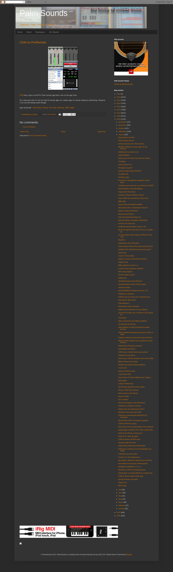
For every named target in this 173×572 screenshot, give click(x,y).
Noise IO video (123, 396)
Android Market (123, 155)
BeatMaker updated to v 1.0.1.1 (129, 467)
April (120, 499)
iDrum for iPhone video (126, 371)
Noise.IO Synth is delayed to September (132, 220)
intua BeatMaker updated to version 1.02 (133, 291)
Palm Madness (123, 303)
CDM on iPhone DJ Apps (127, 424)
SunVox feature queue (126, 275)
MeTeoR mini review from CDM (129, 412)
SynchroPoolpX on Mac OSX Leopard (132, 284)
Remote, (61, 108)
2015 (119, 97)
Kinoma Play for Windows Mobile (130, 204)
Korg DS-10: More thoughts (128, 436)
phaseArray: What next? (127, 300)
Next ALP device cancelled (128, 479)
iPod (34, 108)
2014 (119, 100)
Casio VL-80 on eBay (126, 256)
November (123, 125)
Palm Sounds (44, 13)
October (122, 128)
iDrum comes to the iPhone (128, 393)
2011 (119, 110)
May (120, 496)
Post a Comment (29, 127)
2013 (119, 103)
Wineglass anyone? (125, 168)
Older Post (101, 132)
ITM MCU (121, 240)
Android (50, 24)
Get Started (54, 32)
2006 (119, 516)
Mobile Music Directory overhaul (130, 346)
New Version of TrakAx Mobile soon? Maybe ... (135, 377)
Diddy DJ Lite (123, 262)
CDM (22, 95)
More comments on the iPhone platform (132, 321)
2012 (119, 107)
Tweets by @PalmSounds (123, 84)
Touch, (39, 108)
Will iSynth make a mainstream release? (133, 208)
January (122, 509)
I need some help (124, 374)
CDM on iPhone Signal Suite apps (130, 476)
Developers (40, 32)
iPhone (41, 24)
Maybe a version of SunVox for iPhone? (132, 259)
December (123, 122)
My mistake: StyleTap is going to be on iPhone (135, 460)
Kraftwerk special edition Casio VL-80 (132, 227)
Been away (122, 486)
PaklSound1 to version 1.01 (128, 152)
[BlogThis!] (66, 114)
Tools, (54, 108)
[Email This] (64, 114)
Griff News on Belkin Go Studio (129, 406)
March (121, 502)
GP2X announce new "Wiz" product (131, 144)
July (120, 490)
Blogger (129, 555)
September (123, 131)
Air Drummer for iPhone (127, 324)
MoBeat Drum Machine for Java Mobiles (133, 310)
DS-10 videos (123, 399)
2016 (119, 94)
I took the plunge (124, 287)
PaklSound (122, 278)
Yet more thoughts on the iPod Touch (131, 403)
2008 (119, 119)
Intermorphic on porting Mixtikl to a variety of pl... (135, 473)
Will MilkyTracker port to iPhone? (130, 281)
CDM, (67, 108)
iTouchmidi (122, 318)
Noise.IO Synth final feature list (129, 217)
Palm (33, 24)
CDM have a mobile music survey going (132, 352)
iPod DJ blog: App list (126, 141)
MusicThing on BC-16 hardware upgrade (133, 420)
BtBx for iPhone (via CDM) (127, 362)
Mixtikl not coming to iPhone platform (131, 365)
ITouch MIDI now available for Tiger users (133, 198)
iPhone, (46, 108)
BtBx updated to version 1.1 (128, 265)
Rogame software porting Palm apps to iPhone (135, 338)
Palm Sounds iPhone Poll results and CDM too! (135, 246)
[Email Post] (59, 114)
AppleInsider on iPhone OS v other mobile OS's (135, 430)
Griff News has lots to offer (127, 454)
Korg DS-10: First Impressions (129, 457)
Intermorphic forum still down (128, 243)
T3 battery (122, 161)
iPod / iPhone (51, 114)
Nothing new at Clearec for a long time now (134, 297)
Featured (24, 24)
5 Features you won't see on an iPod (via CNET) (135, 186)
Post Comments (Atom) (38, 136)
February (122, 505)
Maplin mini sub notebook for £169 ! (131, 409)
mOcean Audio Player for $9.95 (129, 171)
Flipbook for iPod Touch (127, 192)
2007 (119, 512)
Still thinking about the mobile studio (131, 387)
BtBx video (122, 201)
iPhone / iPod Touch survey (128, 390)
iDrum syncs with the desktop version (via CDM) (135, 358)
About (28, 32)
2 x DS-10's (122, 368)
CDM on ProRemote (33, 42)
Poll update (122, 381)
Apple (72, 108)
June (121, 493)
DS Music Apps (123, 177)
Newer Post (24, 132)
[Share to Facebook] (71, 114)
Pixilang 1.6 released (126, 294)
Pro (50, 108)
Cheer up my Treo (125, 165)
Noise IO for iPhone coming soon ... (131, 433)
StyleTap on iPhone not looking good (131, 470)
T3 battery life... (123, 174)
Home (20, 32)
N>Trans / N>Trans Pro (126, 224)
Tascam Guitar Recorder (127, 443)
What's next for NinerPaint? (128, 211)
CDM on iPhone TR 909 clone (129, 439)
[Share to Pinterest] (74, 114)
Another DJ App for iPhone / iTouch (131, 195)
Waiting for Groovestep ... (127, 355)
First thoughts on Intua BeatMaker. (130, 189)
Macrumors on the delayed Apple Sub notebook (135, 427)
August (121, 135)
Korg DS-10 (122, 482)
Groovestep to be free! (126, 137)
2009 (119, 116)
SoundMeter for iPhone (126, 349)
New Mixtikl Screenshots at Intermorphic (133, 464)
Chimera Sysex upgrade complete (130, 269)
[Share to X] (69, 114)
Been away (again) (125, 272)
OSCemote (122, 253)
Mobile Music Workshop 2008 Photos (132, 446)
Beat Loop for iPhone (126, 214)
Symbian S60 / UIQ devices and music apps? (134, 249)
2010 (119, 113)
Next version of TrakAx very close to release (134, 158)
